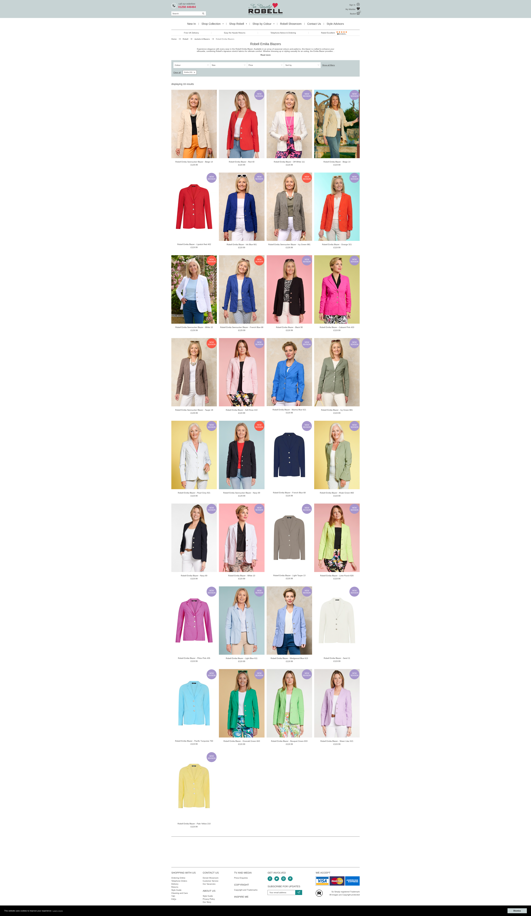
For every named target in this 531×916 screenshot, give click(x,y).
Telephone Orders (179, 881)
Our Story (207, 902)
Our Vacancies (209, 884)
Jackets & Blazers (202, 39)
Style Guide (176, 890)
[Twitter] (276, 878)
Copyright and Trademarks (245, 890)
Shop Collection (211, 23)
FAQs (173, 899)
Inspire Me (241, 896)
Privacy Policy (209, 899)
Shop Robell (236, 23)
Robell (185, 39)
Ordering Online (178, 878)
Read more (266, 55)
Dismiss (517, 911)
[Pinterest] (290, 878)
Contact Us (314, 23)
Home (174, 39)
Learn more (58, 911)
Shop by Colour (262, 23)
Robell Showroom (291, 23)
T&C (173, 896)
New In (191, 23)
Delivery (174, 884)
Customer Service (210, 881)
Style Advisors (335, 23)
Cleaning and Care (179, 893)
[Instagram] (283, 878)
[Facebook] (270, 878)
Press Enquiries (241, 878)
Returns (174, 887)
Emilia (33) (188, 72)
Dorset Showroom (210, 878)
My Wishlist (351, 9)
